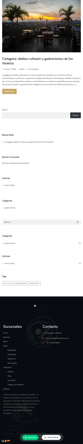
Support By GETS (18, 434)
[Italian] (5, 441)
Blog (9, 376)
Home (5, 333)
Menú (5, 341)
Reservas (6, 337)
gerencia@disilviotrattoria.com (57, 338)
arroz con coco (8, 283)
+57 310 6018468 (53, 343)
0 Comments (33, 69)
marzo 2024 (9, 185)
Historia (10, 372)
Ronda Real (12, 354)
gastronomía (10, 208)
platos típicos (34, 283)
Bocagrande (12, 350)
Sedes (5, 346)
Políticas (6, 389)
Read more (9, 91)
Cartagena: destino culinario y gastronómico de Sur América (29, 142)
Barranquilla (12, 363)
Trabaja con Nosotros (15, 384)
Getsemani (12, 359)
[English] (3, 441)
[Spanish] (8, 441)
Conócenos (7, 367)
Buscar (5, 110)
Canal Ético (12, 380)
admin (22, 69)
